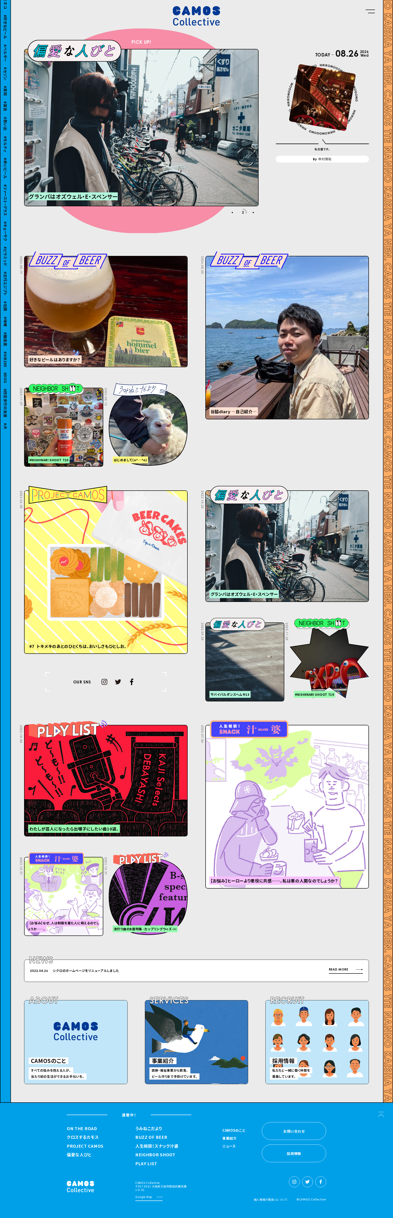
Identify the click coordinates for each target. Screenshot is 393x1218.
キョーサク (5, 222)
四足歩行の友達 (5, 394)
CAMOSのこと (233, 1131)
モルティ (5, 135)
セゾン (5, 65)
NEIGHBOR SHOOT (155, 1154)
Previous (272, 971)
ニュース (229, 1146)
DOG (5, 369)
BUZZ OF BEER (151, 1137)
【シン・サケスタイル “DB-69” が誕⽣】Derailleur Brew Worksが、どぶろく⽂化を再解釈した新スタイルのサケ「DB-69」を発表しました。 (153, 970)
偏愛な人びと (79, 1154)
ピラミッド (5, 247)
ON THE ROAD (82, 1128)
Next (283, 971)
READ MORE (338, 969)
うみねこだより (148, 1128)
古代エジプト (5, 275)
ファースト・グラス (5, 191)
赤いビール (5, 159)
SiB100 (5, 350)
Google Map (143, 1197)
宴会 (5, 97)
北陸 (5, 297)
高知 (5, 82)
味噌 (5, 313)
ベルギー (5, 44)
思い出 (5, 115)
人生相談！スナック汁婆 (157, 1146)
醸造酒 (5, 330)
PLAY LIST (146, 1163)
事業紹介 (229, 1138)
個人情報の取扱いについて (270, 1199)
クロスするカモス (83, 1137)
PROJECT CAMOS (85, 1146)
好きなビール (5, 18)
